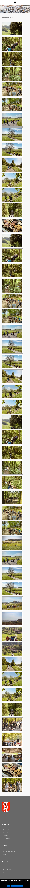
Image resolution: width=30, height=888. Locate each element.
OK (8, 886)
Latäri (5, 867)
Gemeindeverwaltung (9, 851)
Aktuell (5, 833)
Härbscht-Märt (7, 870)
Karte (4, 854)
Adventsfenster (8, 873)
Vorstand (6, 830)
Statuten (5, 835)
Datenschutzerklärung (17, 886)
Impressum (6, 838)
